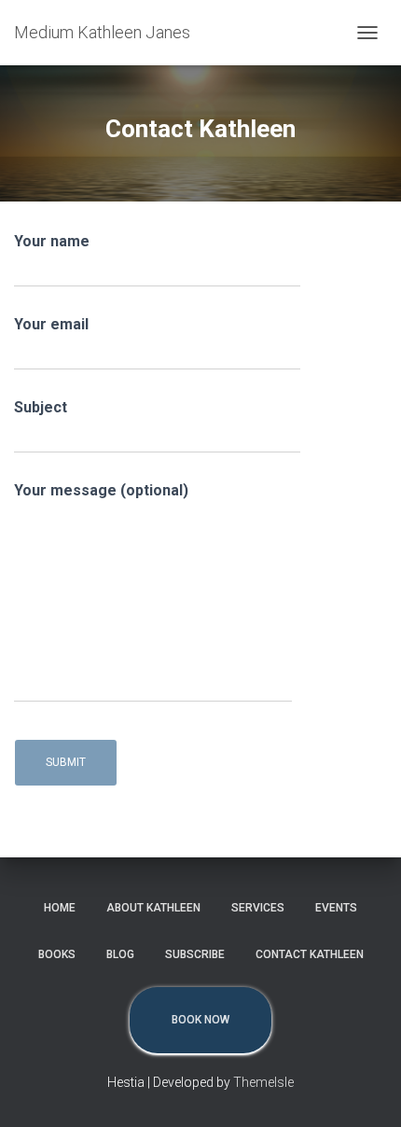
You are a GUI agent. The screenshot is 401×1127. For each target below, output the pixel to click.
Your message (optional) (101, 490)
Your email (51, 324)
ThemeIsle (263, 1082)
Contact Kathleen (310, 954)
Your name (52, 241)
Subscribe (195, 954)
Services (257, 907)
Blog (120, 954)
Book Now (200, 1019)
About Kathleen (153, 907)
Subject (40, 407)
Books (57, 954)
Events (336, 907)
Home (60, 907)
